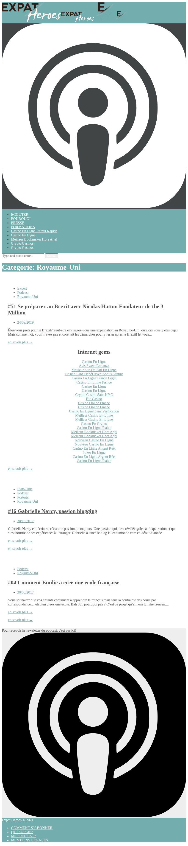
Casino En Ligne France (94, 382)
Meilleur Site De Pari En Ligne (94, 370)
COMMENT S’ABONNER (32, 828)
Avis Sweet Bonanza (94, 366)
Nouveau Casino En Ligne (94, 440)
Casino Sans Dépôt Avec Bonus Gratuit (94, 374)
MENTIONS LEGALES (29, 840)
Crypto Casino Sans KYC (94, 395)
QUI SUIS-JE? (22, 832)
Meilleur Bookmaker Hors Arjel (34, 239)
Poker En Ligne (94, 452)
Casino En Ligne (23, 235)
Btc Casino (94, 399)
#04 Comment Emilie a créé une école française (63, 582)
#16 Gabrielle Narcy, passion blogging (52, 511)
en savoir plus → (20, 342)
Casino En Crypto (94, 424)
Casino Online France (94, 403)
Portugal (23, 497)
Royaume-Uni (27, 297)
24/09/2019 (25, 322)
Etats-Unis (24, 489)
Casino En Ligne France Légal (94, 378)
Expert (22, 288)
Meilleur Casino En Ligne (94, 415)
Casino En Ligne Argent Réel (94, 448)
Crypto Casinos (22, 243)
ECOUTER (19, 214)
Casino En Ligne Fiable (94, 428)
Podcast (22, 292)
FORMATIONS (23, 227)
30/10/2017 (25, 521)
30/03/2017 (25, 592)
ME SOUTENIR (23, 836)
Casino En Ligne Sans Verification (94, 411)
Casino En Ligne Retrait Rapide (34, 231)
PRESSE (17, 223)
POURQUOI (20, 219)
